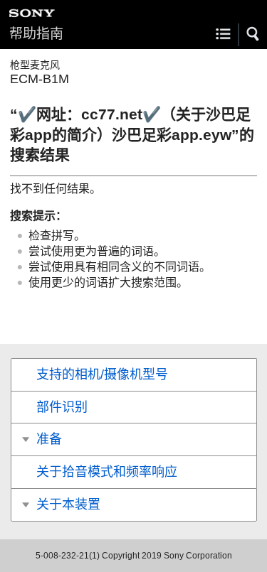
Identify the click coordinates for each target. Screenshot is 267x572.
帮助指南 (36, 33)
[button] (253, 34)
